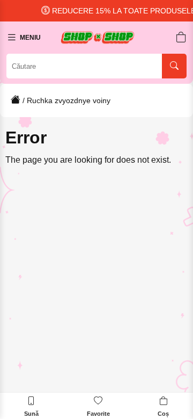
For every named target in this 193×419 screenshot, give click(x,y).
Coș (163, 413)
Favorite (98, 413)
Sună (31, 413)
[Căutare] (174, 66)
